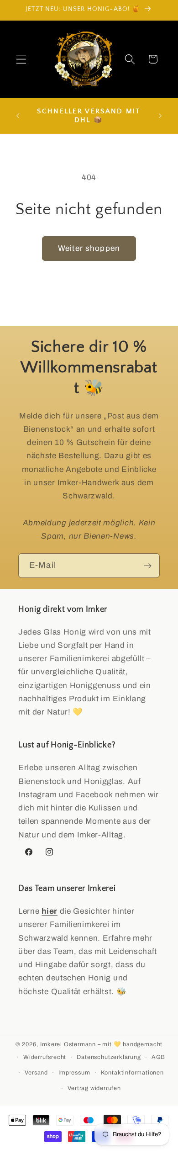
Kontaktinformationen (132, 1072)
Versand (36, 1072)
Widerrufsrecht (44, 1057)
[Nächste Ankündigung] (160, 116)
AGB (158, 1057)
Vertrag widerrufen (94, 1088)
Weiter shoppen (89, 248)
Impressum (74, 1072)
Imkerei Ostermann (68, 1044)
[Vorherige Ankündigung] (18, 116)
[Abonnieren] (147, 565)
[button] (21, 59)
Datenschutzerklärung (109, 1057)
